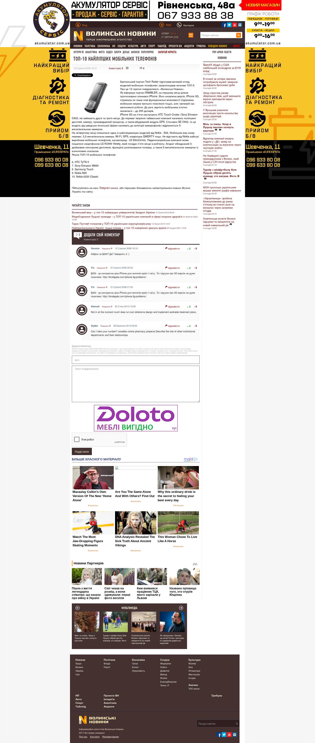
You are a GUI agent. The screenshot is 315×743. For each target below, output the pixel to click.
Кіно (190, 667)
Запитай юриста (167, 52)
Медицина (165, 663)
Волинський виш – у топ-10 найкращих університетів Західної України (113, 212)
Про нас (83, 736)
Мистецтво (194, 674)
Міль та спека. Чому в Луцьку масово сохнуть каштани (86, 638)
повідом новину (217, 46)
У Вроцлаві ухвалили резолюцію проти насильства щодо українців (220, 113)
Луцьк (78, 663)
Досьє (126, 52)
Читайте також (81, 205)
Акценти (189, 46)
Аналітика (91, 52)
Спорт (151, 46)
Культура (133, 46)
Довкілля (164, 670)
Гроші (135, 663)
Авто (143, 46)
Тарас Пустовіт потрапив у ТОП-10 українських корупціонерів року (111, 223)
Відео (109, 52)
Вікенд (163, 674)
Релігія (163, 678)
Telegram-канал (108, 188)
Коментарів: (116, 68)
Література (194, 670)
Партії (107, 667)
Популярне (147, 52)
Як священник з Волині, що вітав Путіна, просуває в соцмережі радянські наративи (172, 639)
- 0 (195, 248)
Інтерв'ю (78, 52)
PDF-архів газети (221, 52)
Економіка (104, 46)
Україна (79, 670)
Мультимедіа (129, 608)
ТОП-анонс (194, 688)
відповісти (174, 248)
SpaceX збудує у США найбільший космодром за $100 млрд (222, 68)
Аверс (236, 46)
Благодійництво (168, 681)
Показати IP (107, 248)
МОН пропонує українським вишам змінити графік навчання (222, 188)
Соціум (122, 46)
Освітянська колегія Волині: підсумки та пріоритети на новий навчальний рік (219, 222)
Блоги (117, 52)
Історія (192, 678)
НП (113, 46)
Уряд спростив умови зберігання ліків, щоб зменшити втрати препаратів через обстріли (222, 97)
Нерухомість (138, 670)
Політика (90, 46)
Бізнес (135, 667)
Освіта (163, 667)
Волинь (79, 667)
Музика (192, 663)
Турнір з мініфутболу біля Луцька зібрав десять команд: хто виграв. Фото (114, 638)
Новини (77, 46)
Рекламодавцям (110, 736)
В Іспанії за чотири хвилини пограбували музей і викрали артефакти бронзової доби (220, 82)
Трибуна (201, 46)
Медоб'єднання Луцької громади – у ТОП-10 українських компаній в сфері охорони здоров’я (127, 216)
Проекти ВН (175, 46)
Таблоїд (162, 46)
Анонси (135, 52)
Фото (102, 52)
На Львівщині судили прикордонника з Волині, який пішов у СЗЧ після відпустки (221, 158)
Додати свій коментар (102, 234)
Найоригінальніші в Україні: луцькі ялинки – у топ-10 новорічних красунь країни (119, 228)
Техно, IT (164, 685)
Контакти (95, 736)
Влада (107, 663)
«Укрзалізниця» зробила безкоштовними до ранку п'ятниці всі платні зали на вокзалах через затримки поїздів (218, 204)
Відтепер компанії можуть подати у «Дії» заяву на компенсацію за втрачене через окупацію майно (222, 142)
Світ (77, 674)
